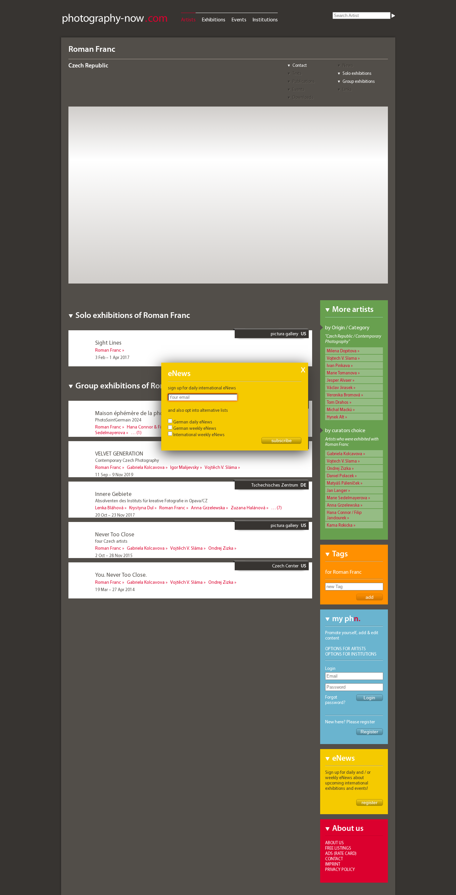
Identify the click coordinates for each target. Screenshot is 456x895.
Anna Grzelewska (343, 505)
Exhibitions (213, 19)
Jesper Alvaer (339, 380)
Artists (188, 19)
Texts (297, 73)
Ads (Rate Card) (341, 853)
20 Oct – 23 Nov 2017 (115, 515)
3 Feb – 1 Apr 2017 (112, 357)
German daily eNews (192, 421)
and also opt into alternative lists (198, 410)
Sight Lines (108, 342)
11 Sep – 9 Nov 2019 (114, 474)
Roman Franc (108, 350)
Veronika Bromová (343, 394)
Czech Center (285, 566)
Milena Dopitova (342, 350)
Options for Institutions (351, 654)
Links (347, 89)
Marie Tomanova (342, 372)
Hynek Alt (335, 416)
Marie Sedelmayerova (347, 497)
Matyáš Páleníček (343, 483)
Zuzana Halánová (248, 508)
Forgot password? (335, 699)
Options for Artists (345, 648)
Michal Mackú (339, 409)
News (348, 65)
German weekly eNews (194, 428)
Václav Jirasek (340, 387)
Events (238, 19)
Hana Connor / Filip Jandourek (344, 515)
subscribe (281, 440)
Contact (299, 65)
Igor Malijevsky (184, 467)
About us (334, 842)
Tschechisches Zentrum (274, 485)
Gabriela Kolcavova (344, 453)
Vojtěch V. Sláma (221, 467)
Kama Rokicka (340, 525)
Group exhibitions (359, 81)
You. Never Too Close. (121, 574)
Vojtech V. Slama (342, 358)
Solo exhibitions (357, 73)
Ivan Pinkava (338, 365)
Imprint (332, 864)
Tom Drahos (338, 402)
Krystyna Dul (141, 508)
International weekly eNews (199, 434)
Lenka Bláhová (109, 508)
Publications (303, 81)
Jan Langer (337, 490)
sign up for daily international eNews (202, 387)
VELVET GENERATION (119, 453)
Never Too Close (114, 534)
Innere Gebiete (113, 493)
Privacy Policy (340, 869)
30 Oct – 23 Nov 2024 (115, 440)
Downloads (302, 97)
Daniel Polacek (340, 475)
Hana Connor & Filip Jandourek (157, 427)
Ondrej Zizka (339, 468)
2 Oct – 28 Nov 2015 (114, 555)
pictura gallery (284, 334)
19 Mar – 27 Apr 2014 (115, 589)
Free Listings (338, 848)
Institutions (265, 19)
